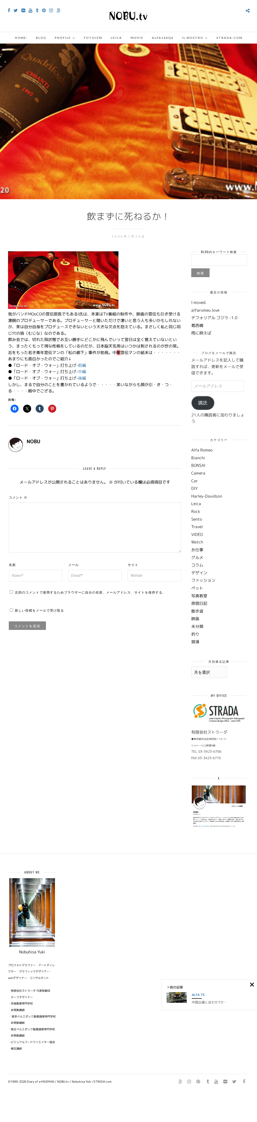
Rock (195, 511)
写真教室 (199, 596)
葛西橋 (197, 325)
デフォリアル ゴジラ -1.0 (214, 317)
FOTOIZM (93, 38)
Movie (137, 38)
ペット (197, 588)
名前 (12, 564)
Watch (197, 542)
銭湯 (195, 641)
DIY (194, 488)
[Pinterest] (44, 10)
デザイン (199, 573)
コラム (197, 565)
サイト (133, 564)
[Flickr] (23, 10)
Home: (21, 38)
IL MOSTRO (192, 38)
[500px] (58, 10)
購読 (202, 402)
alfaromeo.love (205, 310)
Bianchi (198, 458)
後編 (82, 378)
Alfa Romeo (202, 450)
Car (194, 481)
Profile (63, 38)
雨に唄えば (201, 333)
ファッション (203, 580)
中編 (82, 371)
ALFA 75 (198, 994)
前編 (82, 365)
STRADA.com (229, 38)
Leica (116, 38)
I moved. (199, 302)
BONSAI (198, 465)
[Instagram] (51, 10)
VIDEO (197, 534)
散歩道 (197, 611)
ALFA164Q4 (162, 38)
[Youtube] (30, 10)
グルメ (197, 557)
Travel (197, 526)
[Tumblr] (37, 10)
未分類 (197, 626)
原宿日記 (199, 603)
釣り (195, 634)
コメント (18, 497)
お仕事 (197, 549)
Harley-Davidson (206, 496)
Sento (196, 519)
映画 (195, 618)
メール (73, 564)
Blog (41, 38)
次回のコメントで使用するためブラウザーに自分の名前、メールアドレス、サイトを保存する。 (90, 592)
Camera (198, 473)
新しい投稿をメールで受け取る (39, 610)
